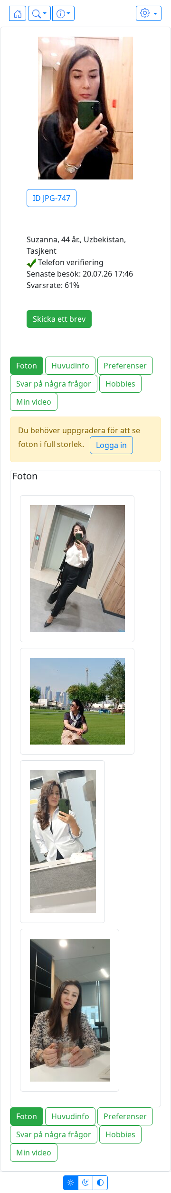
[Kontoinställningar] (149, 13)
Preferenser (125, 365)
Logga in (111, 445)
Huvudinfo (70, 365)
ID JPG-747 (51, 198)
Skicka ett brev (59, 319)
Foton (26, 365)
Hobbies (120, 383)
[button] (39, 13)
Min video (33, 402)
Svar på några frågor (53, 383)
